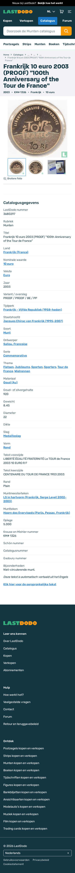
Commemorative (15, 355)
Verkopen (26, 21)
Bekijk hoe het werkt (50, 3)
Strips (26, 44)
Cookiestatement (13, 864)
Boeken (54, 44)
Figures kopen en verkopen (21, 785)
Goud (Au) (10, 382)
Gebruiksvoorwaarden (16, 860)
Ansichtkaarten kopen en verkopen (26, 799)
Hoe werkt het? (13, 695)
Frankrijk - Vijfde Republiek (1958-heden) (32, 309)
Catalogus (47, 21)
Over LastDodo (13, 641)
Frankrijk (36, 92)
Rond (7, 447)
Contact (8, 709)
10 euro (50, 92)
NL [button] (49, 11)
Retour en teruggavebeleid (21, 724)
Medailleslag (12, 436)
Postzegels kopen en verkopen (23, 748)
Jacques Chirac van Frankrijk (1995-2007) (33, 321)
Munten (40, 44)
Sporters (50, 367)
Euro (6, 275)
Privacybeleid (41, 860)
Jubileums (22, 367)
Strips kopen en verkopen (20, 756)
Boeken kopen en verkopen (21, 770)
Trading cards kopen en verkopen (25, 828)
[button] (61, 11)
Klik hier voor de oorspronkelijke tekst (29, 584)
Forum (67, 21)
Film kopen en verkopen (19, 821)
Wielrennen (22, 371)
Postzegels (11, 44)
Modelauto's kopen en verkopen (24, 806)
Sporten (37, 367)
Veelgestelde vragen (16, 702)
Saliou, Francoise (15, 344)
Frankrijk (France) (15, 252)
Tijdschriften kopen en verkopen (24, 777)
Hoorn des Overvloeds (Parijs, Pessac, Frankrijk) (36, 513)
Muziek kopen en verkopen (20, 814)
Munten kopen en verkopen (21, 763)
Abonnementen (13, 670)
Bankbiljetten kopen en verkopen (25, 792)
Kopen (7, 21)
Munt (7, 332)
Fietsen (8, 367)
